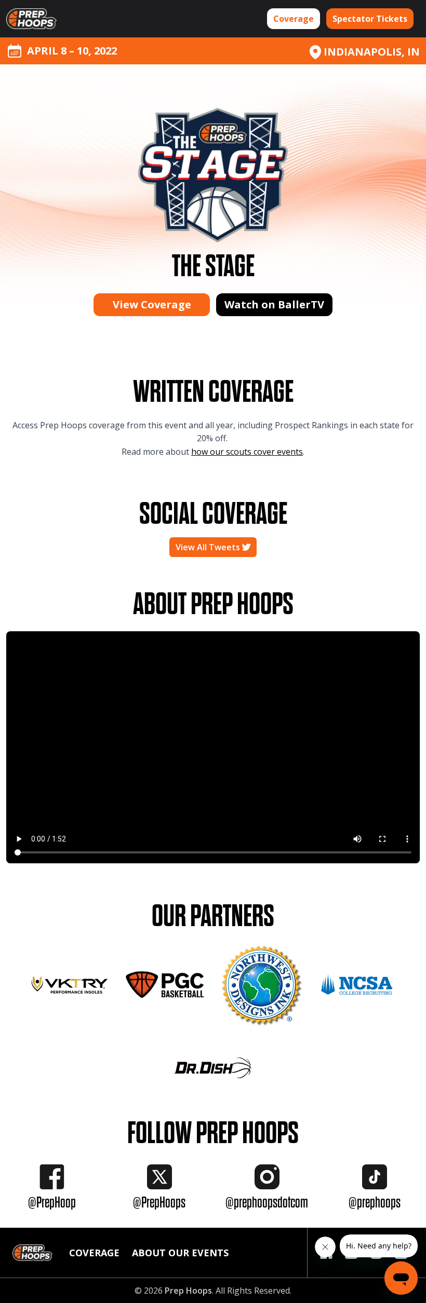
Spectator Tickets (369, 18)
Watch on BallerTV (274, 304)
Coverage (293, 18)
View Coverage (152, 304)
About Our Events (180, 1252)
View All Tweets (209, 547)
